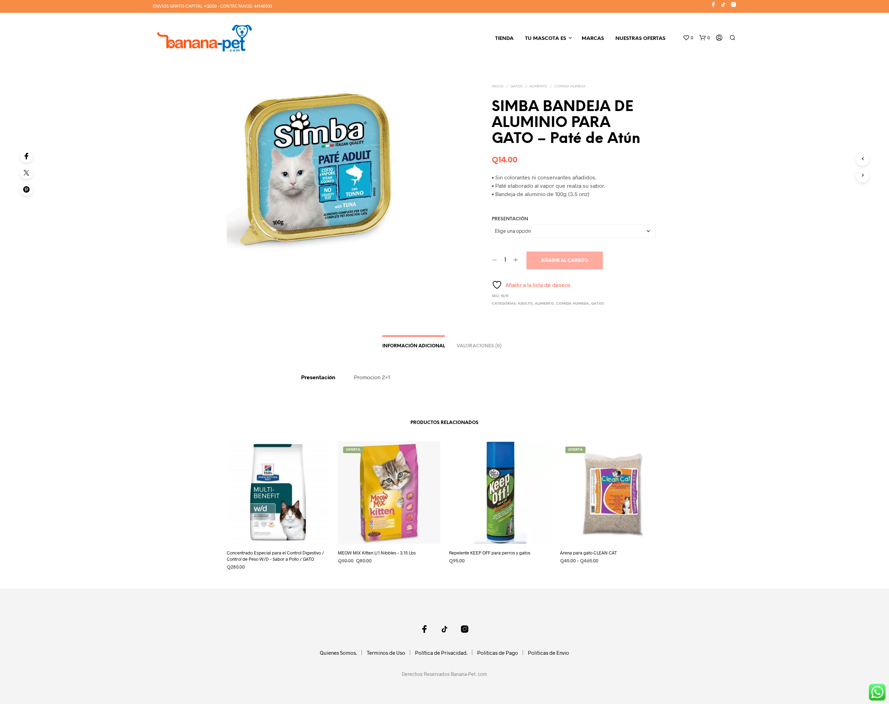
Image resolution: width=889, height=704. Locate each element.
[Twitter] (26, 172)
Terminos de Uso (386, 653)
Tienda (504, 38)
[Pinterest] (26, 189)
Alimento (538, 86)
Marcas (593, 38)
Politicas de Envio (548, 653)
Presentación (510, 219)
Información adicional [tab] (413, 346)
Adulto (525, 304)
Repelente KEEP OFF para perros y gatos (489, 552)
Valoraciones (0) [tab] (479, 346)
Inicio (498, 86)
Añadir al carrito (564, 260)
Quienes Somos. (338, 653)
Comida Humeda (569, 86)
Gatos (516, 86)
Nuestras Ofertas (640, 38)
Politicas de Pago (497, 653)
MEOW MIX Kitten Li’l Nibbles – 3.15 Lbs (377, 552)
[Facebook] (26, 155)
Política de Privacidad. (441, 653)
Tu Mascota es (545, 38)
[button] (688, 37)
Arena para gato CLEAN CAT (588, 552)
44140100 (263, 6)
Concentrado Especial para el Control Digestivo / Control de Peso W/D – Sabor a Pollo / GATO (275, 556)
